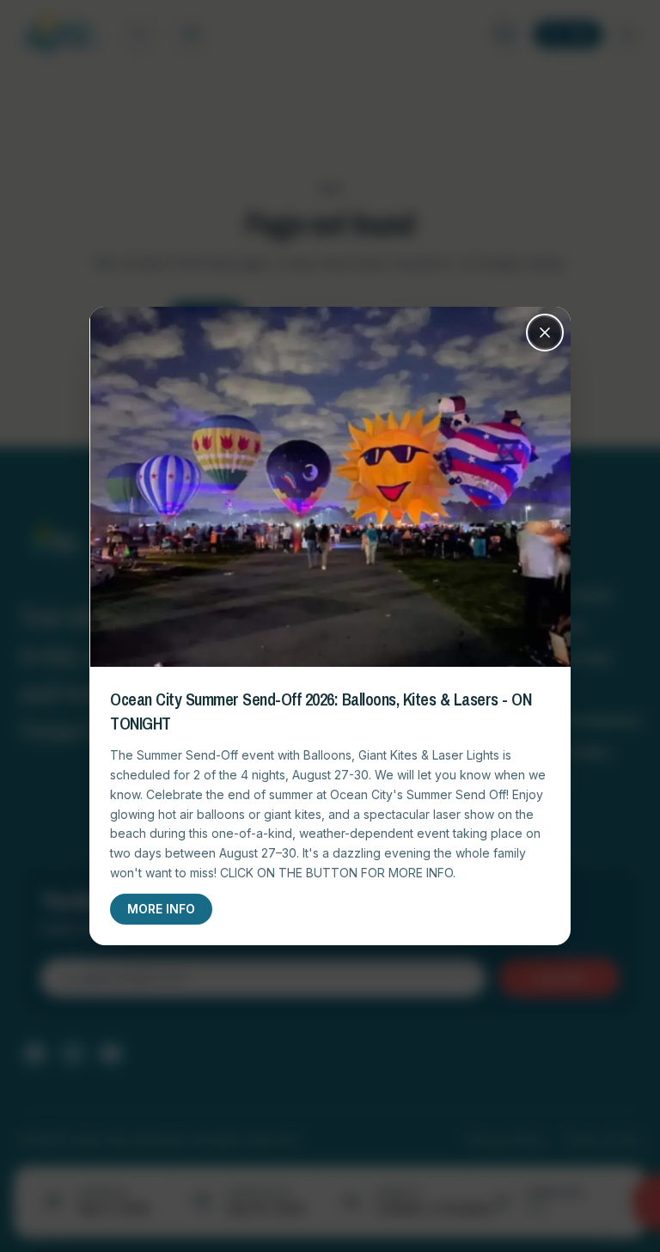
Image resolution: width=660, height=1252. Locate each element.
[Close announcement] (544, 332)
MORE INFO (161, 908)
